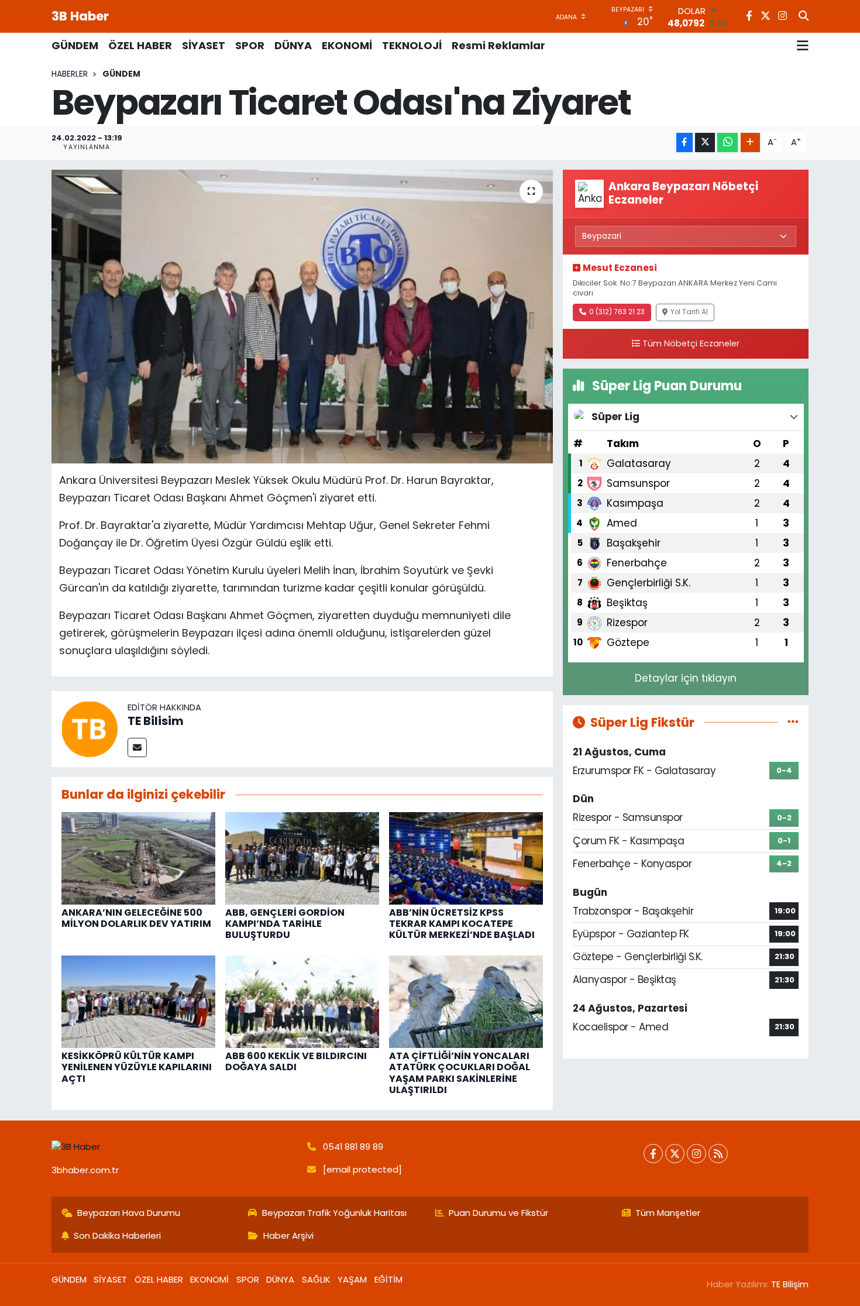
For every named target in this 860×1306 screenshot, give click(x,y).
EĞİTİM (388, 1279)
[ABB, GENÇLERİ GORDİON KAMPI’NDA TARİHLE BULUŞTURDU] (302, 857)
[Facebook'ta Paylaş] (684, 142)
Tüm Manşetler (667, 1213)
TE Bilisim (156, 721)
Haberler (69, 74)
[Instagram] (696, 1153)
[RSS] (718, 1153)
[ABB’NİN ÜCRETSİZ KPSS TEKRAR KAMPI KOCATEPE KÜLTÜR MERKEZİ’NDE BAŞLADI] (466, 857)
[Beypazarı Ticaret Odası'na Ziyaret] (302, 316)
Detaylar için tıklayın (686, 678)
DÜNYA (293, 45)
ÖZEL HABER (140, 45)
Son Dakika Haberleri (117, 1235)
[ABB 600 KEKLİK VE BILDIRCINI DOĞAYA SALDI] (302, 1001)
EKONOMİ (347, 45)
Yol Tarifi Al (689, 312)
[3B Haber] (174, 1147)
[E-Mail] (137, 747)
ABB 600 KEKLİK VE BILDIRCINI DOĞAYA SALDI (296, 1061)
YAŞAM (352, 1279)
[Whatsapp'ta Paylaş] (727, 142)
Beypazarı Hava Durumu (128, 1213)
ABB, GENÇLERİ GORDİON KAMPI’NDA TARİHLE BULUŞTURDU (285, 923)
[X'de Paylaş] (705, 142)
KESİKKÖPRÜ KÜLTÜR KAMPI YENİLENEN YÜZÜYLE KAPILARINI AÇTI (136, 1067)
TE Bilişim (790, 1284)
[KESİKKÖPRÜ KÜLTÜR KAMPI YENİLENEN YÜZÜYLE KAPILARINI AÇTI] (138, 1001)
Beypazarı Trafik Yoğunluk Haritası (334, 1213)
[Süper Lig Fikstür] (793, 722)
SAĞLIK (316, 1279)
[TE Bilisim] (89, 728)
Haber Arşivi (288, 1235)
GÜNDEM (74, 45)
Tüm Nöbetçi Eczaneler (690, 343)
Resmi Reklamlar (498, 45)
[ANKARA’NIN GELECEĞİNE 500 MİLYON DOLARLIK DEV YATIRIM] (138, 857)
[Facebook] (653, 1153)
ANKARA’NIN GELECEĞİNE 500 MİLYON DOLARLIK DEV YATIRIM (136, 918)
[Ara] (804, 16)
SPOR (249, 45)
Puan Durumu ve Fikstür (498, 1213)
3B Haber (80, 16)
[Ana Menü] (803, 46)
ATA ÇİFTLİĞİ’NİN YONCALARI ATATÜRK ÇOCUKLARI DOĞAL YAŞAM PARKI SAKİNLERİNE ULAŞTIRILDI (459, 1073)
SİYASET (203, 45)
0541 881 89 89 (353, 1146)
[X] (674, 1153)
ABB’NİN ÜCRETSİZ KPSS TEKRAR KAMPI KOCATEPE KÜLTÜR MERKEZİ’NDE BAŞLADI (462, 923)
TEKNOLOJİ (412, 45)
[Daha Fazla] (750, 142)
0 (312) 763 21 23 (617, 312)
